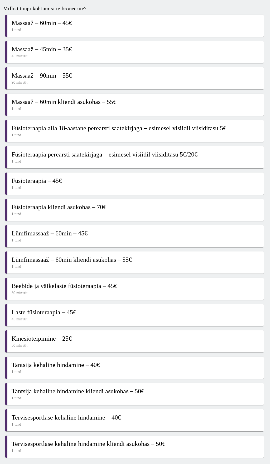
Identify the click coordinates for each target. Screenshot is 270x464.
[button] (134, 26)
